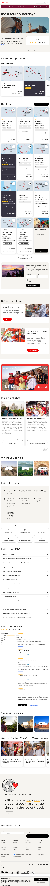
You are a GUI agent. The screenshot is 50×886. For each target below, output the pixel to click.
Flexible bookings (5, 851)
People (39, 847)
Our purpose (9, 813)
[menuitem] (5, 2)
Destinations (8, 10)
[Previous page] (44, 450)
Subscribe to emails (37, 836)
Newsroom (28, 851)
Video (22, 50)
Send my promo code (33, 285)
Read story (7, 319)
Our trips (8, 50)
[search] (39, 2)
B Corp (39, 842)
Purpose (40, 840)
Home (2, 10)
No (19, 825)
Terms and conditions (43, 270)
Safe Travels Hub (4, 847)
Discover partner (33, 350)
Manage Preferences (41, 882)
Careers (14, 849)
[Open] (19, 629)
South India (25, 468)
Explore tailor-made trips (41, 251)
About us (15, 842)
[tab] (7, 63)
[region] (24, 881)
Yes (15, 825)
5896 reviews (41, 42)
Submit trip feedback (5, 844)
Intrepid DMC (16, 847)
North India (8, 468)
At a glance (34, 50)
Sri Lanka (9, 723)
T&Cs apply (28, 832)
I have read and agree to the (37, 280)
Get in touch (28, 842)
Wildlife (39, 851)
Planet (39, 849)
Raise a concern (29, 854)
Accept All (40, 879)
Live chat (27, 844)
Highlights (28, 50)
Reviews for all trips (33, 705)
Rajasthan (42, 468)
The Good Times (16, 844)
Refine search (40, 104)
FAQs (40, 50)
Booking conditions (5, 854)
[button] (47, 31)
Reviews (27, 849)
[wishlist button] (13, 109)
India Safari (37, 439)
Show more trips (24, 258)
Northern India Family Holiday (37, 443)
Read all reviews (22, 705)
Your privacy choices (19, 854)
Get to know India (15, 50)
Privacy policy (16, 851)
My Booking (3, 842)
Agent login (3, 856)
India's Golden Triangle (12, 439)
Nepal (25, 723)
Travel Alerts (3, 849)
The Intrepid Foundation (43, 844)
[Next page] (47, 81)
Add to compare (8, 132)
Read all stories (44, 738)
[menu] (47, 2)
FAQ (26, 847)
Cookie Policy (7, 885)
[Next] (48, 50)
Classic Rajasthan (12, 443)
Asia (14, 10)
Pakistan (42, 723)
